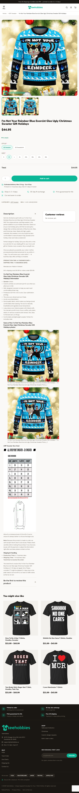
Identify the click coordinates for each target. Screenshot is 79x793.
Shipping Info (5, 763)
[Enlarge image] (74, 23)
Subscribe (72, 755)
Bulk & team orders (47, 738)
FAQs (3, 752)
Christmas (45, 731)
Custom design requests (49, 735)
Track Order (5, 756)
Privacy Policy (16, 790)
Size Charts (5, 759)
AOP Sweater (13, 13)
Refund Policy (6, 790)
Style (4, 144)
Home (4, 13)
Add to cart (44, 178)
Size (4, 153)
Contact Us (5, 766)
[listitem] (11, 106)
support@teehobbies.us (11, 742)
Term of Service (27, 790)
